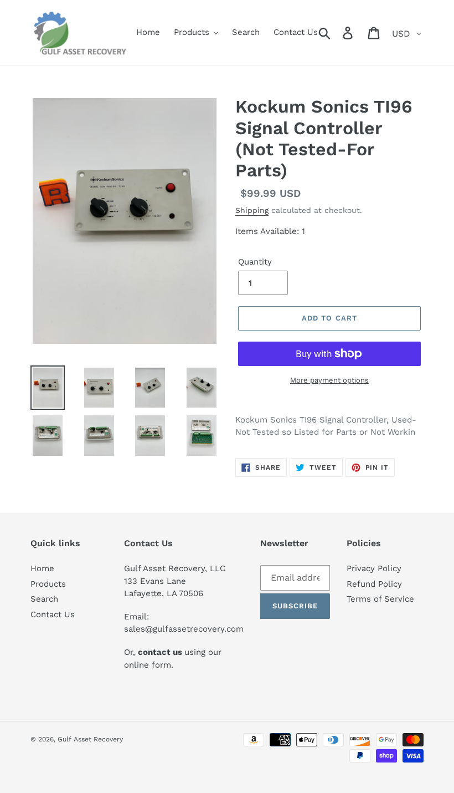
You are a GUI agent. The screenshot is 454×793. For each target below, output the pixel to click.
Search (44, 599)
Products (48, 584)
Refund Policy (374, 584)
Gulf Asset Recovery (90, 739)
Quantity (255, 262)
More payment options (329, 380)
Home (42, 568)
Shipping (252, 210)
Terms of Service (380, 599)
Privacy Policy (374, 568)
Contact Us (52, 614)
